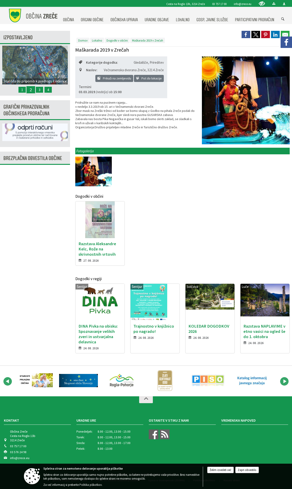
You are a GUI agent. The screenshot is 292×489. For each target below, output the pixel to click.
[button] (7, 381)
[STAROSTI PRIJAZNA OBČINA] (35, 380)
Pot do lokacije (151, 78)
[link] (245, 34)
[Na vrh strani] (146, 399)
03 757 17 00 (219, 4)
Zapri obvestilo (247, 470)
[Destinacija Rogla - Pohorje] (122, 380)
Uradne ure (86, 420)
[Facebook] (286, 42)
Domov (83, 40)
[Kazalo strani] (273, 3)
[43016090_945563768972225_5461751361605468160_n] (93, 172)
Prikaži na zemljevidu (116, 78)
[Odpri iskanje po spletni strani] (282, 19)
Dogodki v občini (117, 40)
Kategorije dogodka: (102, 62)
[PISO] (208, 380)
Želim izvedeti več (220, 470)
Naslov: (91, 70)
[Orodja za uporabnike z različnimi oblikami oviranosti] (262, 3)
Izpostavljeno (18, 37)
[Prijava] (284, 3)
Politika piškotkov (90, 485)
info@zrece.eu (242, 4)
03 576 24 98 (18, 452)
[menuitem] (68, 15)
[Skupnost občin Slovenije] (78, 380)
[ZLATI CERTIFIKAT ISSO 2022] (165, 380)
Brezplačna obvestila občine (32, 158)
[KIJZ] (251, 380)
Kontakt (11, 420)
